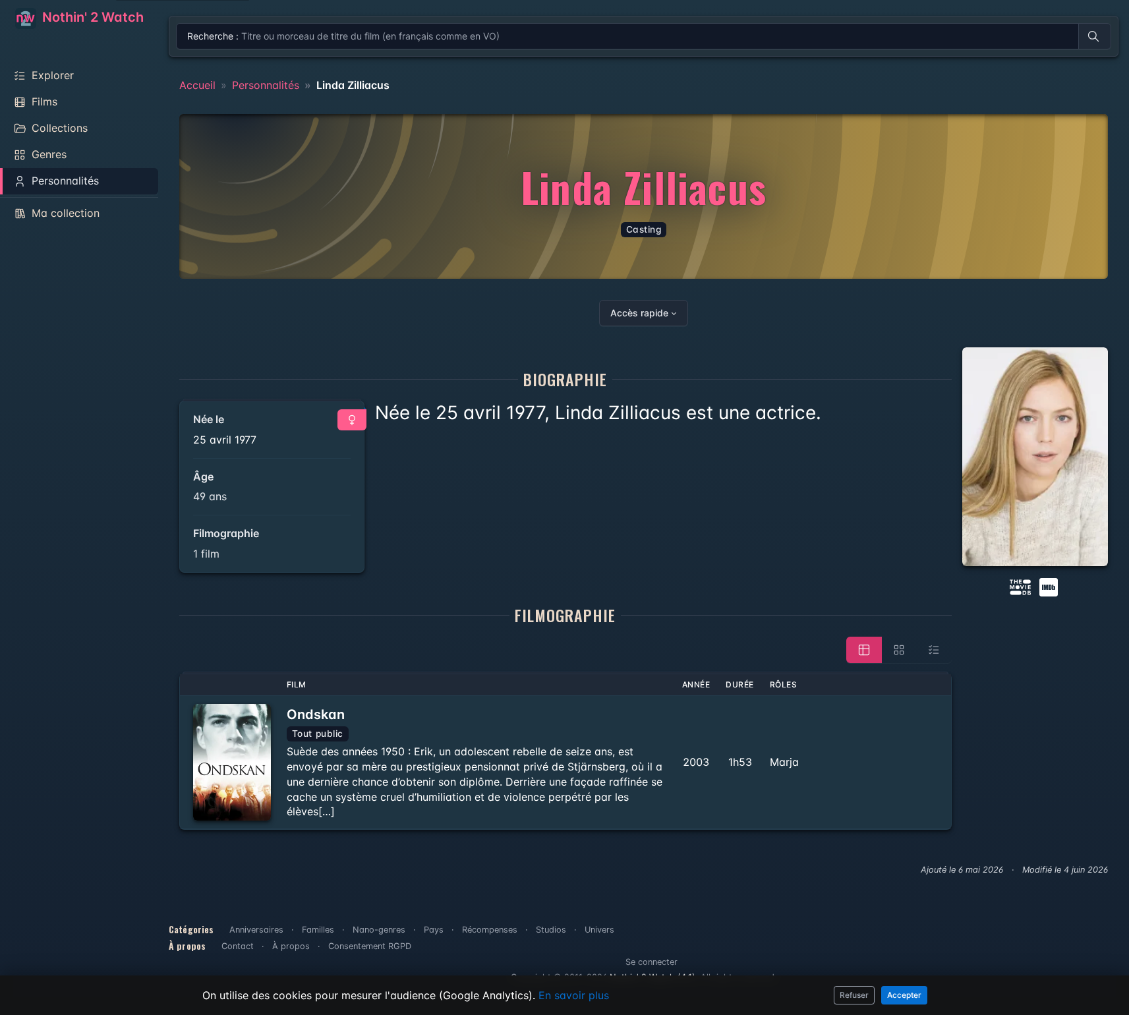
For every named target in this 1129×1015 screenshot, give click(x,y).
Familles (318, 930)
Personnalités (265, 85)
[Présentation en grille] (899, 650)
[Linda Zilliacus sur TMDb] (1020, 586)
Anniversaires (256, 930)
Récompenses (489, 930)
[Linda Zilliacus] (1035, 456)
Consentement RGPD (369, 946)
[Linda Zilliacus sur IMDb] (1049, 586)
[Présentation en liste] (934, 650)
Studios (551, 930)
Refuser (854, 995)
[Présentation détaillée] (864, 650)
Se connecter (651, 962)
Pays (434, 930)
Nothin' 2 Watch (91, 17)
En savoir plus (573, 995)
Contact (237, 946)
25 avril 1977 (224, 439)
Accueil (197, 85)
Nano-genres (379, 930)
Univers (599, 930)
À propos (291, 946)
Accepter (904, 995)
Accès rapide (639, 312)
